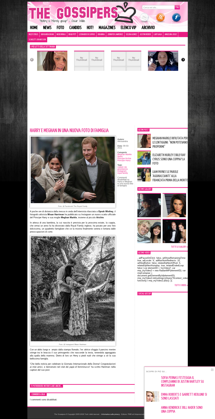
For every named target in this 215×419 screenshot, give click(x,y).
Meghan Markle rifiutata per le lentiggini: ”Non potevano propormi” (170, 142)
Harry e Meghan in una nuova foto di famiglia (69, 130)
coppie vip (122, 167)
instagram (121, 171)
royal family (122, 173)
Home (34, 28)
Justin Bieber (145, 34)
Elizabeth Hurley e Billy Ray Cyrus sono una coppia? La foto (169, 159)
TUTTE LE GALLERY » (179, 247)
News (47, 28)
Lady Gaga (158, 34)
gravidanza (122, 169)
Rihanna (101, 34)
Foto (60, 28)
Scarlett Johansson (37, 40)
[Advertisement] (107, 100)
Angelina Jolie (171, 34)
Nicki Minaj (61, 34)
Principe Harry (124, 160)
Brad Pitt (72, 34)
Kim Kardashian (47, 34)
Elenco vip (128, 28)
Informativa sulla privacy (110, 414)
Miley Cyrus (33, 34)
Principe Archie (124, 158)
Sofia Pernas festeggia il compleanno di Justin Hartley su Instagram (182, 381)
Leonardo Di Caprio (87, 34)
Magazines (107, 28)
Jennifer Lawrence (115, 34)
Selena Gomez (131, 34)
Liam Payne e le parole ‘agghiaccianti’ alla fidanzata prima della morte (170, 176)
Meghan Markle (124, 154)
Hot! (90, 28)
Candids (75, 28)
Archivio (148, 28)
